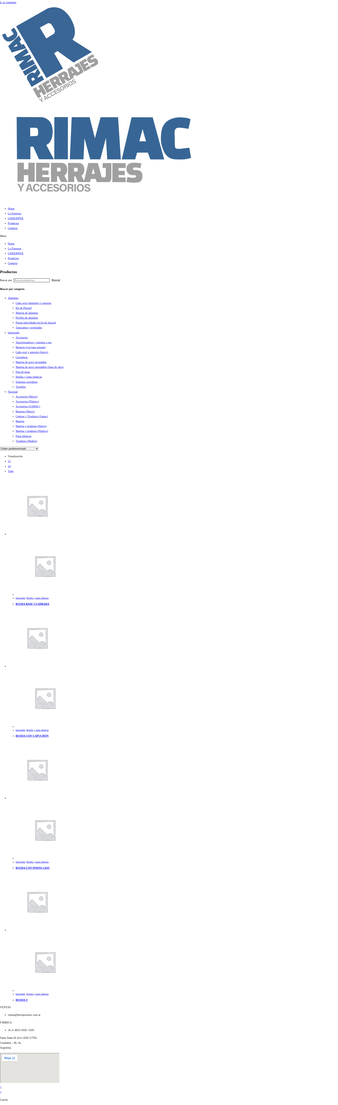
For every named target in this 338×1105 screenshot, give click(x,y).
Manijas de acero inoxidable (31, 362)
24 (9, 466)
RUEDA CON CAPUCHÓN (32, 735)
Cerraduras (22, 357)
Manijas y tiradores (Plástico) (32, 431)
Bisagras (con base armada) (31, 347)
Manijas (20, 421)
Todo (10, 471)
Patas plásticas (23, 436)
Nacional (13, 391)
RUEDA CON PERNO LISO (32, 868)
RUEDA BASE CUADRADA (32, 604)
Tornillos (21, 386)
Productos (13, 223)
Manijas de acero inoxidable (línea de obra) (40, 367)
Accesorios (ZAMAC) (28, 406)
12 (9, 461)
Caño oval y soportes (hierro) (32, 352)
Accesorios (22, 337)
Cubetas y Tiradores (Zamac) (32, 416)
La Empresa (14, 213)
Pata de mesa (23, 372)
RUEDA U (22, 1000)
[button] (169, 236)
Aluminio (13, 298)
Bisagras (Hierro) (25, 411)
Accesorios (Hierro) (27, 396)
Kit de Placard (23, 308)
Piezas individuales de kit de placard (36, 322)
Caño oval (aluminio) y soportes (33, 303)
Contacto (13, 228)
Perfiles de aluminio (27, 317)
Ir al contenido (8, 2)
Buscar (56, 280)
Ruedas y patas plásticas (29, 376)
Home (11, 208)
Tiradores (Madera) (26, 441)
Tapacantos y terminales (29, 327)
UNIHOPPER (15, 218)
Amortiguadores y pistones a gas (33, 342)
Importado (13, 332)
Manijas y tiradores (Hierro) (31, 426)
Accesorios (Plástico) (27, 401)
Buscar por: (6, 280)
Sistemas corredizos (26, 382)
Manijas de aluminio (27, 312)
